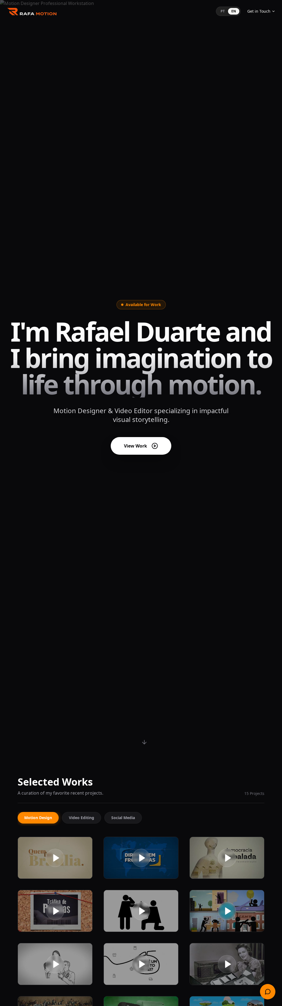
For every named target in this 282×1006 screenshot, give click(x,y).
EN (233, 11)
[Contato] (267, 991)
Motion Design (38, 817)
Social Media (123, 817)
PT (223, 11)
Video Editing (81, 817)
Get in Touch (258, 11)
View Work (135, 446)
